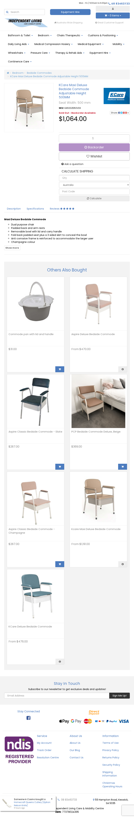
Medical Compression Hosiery (52, 44)
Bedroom (44, 35)
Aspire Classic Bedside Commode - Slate (35, 431)
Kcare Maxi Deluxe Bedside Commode (96, 529)
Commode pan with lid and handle (31, 334)
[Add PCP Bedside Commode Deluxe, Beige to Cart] (122, 467)
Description (14, 208)
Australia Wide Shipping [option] (69, 22)
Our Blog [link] (75, 750)
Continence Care (19, 61)
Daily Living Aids (17, 44)
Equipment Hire (70, 12)
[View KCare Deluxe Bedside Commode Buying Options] (59, 662)
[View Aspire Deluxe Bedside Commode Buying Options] (122, 369)
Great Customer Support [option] (110, 22)
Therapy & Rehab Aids (69, 53)
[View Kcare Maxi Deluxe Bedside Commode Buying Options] (122, 564)
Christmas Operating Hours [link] (112, 784)
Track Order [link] (44, 750)
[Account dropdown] (113, 9)
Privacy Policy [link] (110, 750)
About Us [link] (75, 743)
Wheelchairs (16, 53)
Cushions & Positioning (102, 35)
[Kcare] (117, 96)
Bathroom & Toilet (19, 35)
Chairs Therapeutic (69, 35)
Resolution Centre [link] (48, 757)
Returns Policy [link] (110, 757)
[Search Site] (7, 12)
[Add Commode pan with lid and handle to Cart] (59, 369)
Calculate (95, 198)
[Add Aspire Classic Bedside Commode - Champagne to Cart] (59, 564)
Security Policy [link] (111, 765)
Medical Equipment (90, 44)
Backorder (95, 147)
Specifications (35, 208)
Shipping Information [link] (109, 773)
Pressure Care (39, 53)
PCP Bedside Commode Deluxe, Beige (96, 431)
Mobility (118, 44)
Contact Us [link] (76, 757)
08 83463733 (120, 3)
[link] (28, 718)
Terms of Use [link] (110, 743)
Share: (114, 112)
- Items (113, 15)
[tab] (14, 208)
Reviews (55, 208)
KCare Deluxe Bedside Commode (30, 626)
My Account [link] (44, 743)
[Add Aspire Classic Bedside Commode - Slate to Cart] (59, 467)
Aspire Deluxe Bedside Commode (93, 334)
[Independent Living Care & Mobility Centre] (26, 22)
